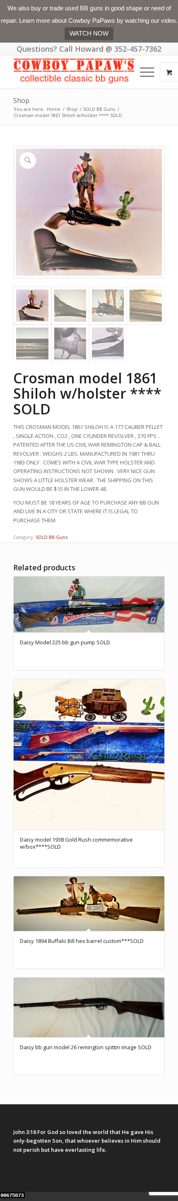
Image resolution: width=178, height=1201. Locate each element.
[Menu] (143, 72)
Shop (21, 100)
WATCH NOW (89, 33)
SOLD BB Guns (51, 537)
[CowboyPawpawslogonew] (73, 72)
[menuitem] (148, 72)
